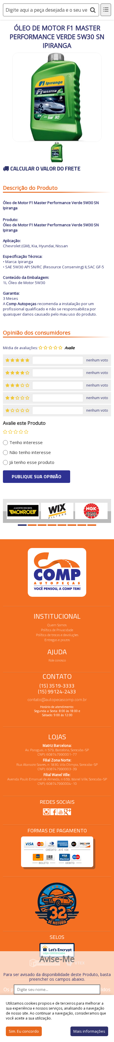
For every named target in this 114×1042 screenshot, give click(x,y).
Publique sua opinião (36, 476)
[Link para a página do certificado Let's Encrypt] (57, 949)
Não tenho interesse (30, 452)
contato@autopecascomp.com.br (57, 699)
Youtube (60, 811)
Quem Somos (57, 625)
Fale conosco (57, 660)
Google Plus (67, 811)
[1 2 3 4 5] (15, 432)
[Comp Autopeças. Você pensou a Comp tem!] (57, 572)
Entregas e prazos (57, 640)
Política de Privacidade (57, 630)
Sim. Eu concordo (24, 1031)
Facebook (53, 811)
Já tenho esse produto (31, 462)
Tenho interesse (26, 442)
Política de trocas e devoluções (57, 635)
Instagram (46, 811)
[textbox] (51, 10)
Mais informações (89, 1031)
